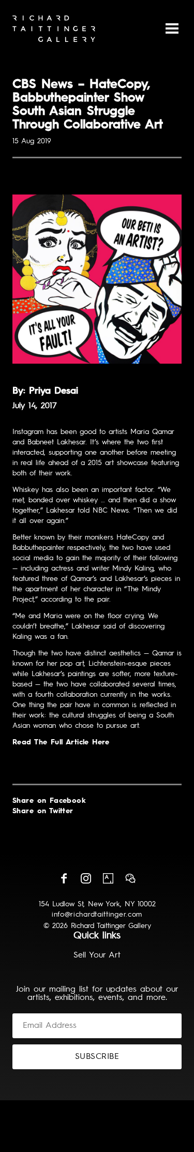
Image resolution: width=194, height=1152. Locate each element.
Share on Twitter (42, 811)
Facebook (63, 878)
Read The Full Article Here (61, 742)
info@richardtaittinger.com (97, 914)
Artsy (108, 878)
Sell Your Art (97, 955)
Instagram (86, 878)
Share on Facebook (49, 800)
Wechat (130, 878)
